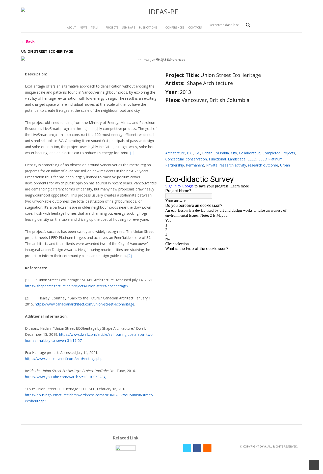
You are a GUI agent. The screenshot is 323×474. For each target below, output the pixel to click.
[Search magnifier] (248, 25)
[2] (129, 255)
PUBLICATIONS (148, 27)
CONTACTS (195, 27)
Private (212, 165)
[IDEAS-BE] (161, 12)
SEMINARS (128, 27)
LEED (252, 159)
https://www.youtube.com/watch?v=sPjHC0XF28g (65, 376)
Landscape (237, 159)
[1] (132, 152)
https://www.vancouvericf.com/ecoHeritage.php (63, 358)
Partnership (174, 165)
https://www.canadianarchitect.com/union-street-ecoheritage (84, 304)
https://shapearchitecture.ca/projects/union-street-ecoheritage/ (76, 286)
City (234, 153)
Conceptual (174, 159)
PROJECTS (112, 27)
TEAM (94, 27)
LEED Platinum (270, 159)
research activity (233, 165)
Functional (217, 159)
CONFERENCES (174, 27)
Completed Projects (278, 153)
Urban (285, 165)
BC (197, 153)
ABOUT (71, 27)
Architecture (175, 153)
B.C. (190, 153)
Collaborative (249, 153)
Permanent (195, 165)
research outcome (263, 165)
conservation (196, 159)
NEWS (83, 27)
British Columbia (215, 153)
